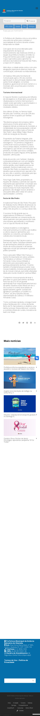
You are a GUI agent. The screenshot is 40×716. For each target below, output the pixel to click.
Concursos (20, 708)
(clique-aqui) (26, 655)
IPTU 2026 (9, 26)
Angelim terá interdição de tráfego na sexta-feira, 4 (18, 392)
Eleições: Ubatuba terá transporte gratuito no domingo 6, (20, 416)
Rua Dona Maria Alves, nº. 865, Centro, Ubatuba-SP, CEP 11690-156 (18, 646)
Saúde (18, 26)
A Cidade (15, 703)
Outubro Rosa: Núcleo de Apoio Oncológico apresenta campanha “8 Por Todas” (19, 440)
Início (9, 703)
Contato (21, 710)
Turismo (23, 703)
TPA (24, 26)
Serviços (31, 26)
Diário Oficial (29, 708)
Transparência (23, 705)
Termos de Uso (10, 660)
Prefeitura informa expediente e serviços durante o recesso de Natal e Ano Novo (19, 368)
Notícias (30, 703)
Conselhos (10, 708)
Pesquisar (31, 21)
